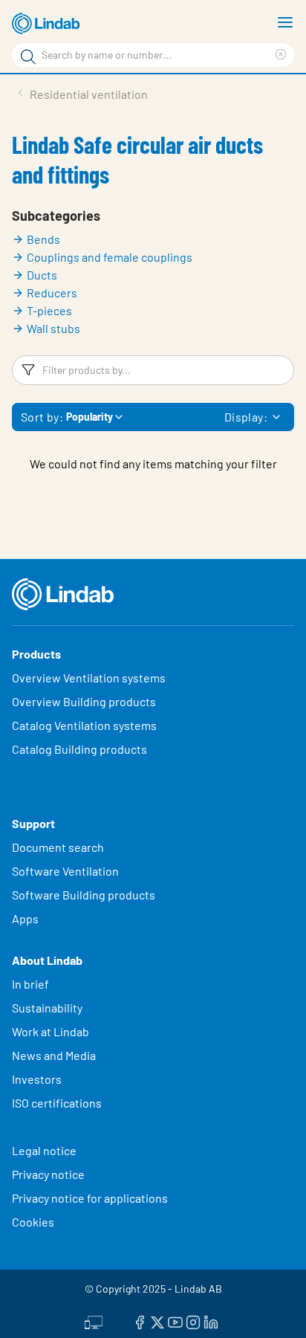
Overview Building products (84, 701)
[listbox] (276, 417)
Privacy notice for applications (90, 1198)
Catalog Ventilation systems (84, 725)
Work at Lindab (50, 1031)
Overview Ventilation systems (89, 677)
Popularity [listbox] (89, 416)
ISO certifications (57, 1103)
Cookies (33, 1222)
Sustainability (48, 1008)
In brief (31, 984)
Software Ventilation (65, 871)
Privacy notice (48, 1174)
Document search (58, 847)
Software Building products (83, 895)
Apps (25, 918)
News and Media (54, 1055)
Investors (37, 1079)
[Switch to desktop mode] (93, 1321)
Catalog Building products (79, 749)
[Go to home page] (48, 24)
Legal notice (44, 1150)
